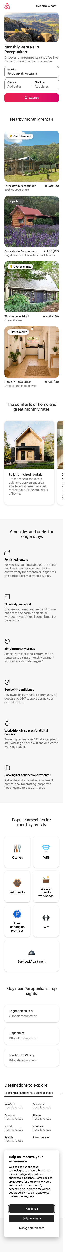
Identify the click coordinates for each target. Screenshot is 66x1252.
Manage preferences (31, 1228)
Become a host (46, 6)
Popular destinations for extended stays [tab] (28, 1092)
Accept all (32, 1209)
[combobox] (31, 73)
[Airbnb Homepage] (7, 6)
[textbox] (18, 86)
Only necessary (32, 1218)
